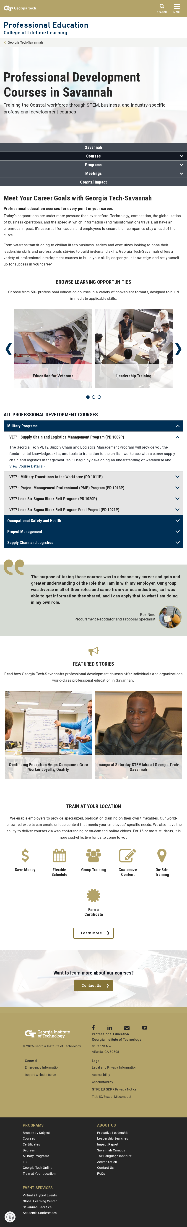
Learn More (91, 933)
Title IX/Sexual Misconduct (111, 1096)
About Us (106, 1125)
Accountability (102, 1082)
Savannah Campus (111, 1150)
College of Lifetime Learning (35, 32)
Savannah (93, 147)
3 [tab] (99, 397)
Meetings (93, 173)
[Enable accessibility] (10, 1216)
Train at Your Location (39, 1173)
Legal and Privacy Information (114, 1067)
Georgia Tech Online (37, 1167)
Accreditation (107, 1162)
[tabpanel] (53, 349)
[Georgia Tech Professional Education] (56, 1034)
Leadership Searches (112, 1138)
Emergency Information (42, 1067)
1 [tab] (88, 397)
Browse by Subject (36, 1133)
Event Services (38, 1188)
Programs (93, 164)
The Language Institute (114, 1156)
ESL (26, 1162)
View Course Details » (27, 466)
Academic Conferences (40, 1213)
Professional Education (46, 24)
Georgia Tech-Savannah (25, 42)
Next (178, 349)
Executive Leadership (112, 1133)
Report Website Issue (40, 1075)
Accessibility (101, 1075)
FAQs (101, 1173)
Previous (8, 349)
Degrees (29, 1150)
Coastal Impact (93, 182)
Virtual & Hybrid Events (40, 1195)
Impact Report (107, 1144)
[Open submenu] (180, 156)
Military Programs (36, 1156)
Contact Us (91, 985)
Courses (93, 156)
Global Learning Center (40, 1201)
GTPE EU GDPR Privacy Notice (114, 1089)
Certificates (31, 1144)
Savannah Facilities (37, 1207)
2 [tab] (93, 397)
